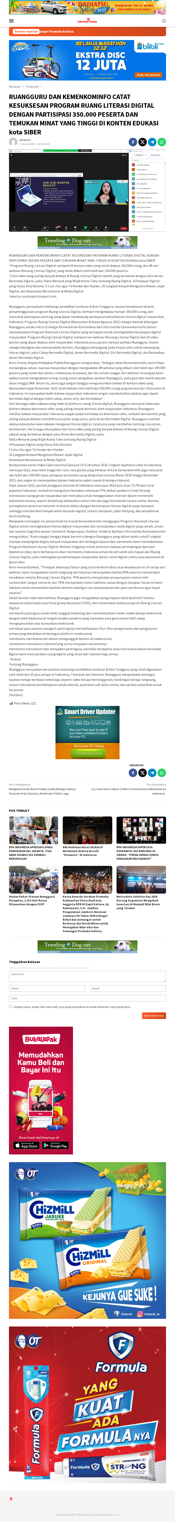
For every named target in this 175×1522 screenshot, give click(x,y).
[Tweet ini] (142, 142)
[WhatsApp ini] (162, 142)
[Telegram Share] (152, 142)
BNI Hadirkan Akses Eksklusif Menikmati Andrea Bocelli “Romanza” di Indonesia (83, 851)
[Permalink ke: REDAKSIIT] (13, 142)
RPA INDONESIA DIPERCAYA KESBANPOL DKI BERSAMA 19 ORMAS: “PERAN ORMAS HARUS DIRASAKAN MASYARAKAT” (138, 853)
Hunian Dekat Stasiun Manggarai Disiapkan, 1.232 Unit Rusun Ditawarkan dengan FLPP (32, 900)
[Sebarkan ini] (133, 142)
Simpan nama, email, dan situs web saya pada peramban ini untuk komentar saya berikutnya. (72, 1007)
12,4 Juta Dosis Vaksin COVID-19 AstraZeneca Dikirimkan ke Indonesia (128, 789)
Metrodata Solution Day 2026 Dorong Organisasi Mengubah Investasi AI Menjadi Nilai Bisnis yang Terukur (138, 902)
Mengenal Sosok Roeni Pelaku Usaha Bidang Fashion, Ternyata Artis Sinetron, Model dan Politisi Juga (42, 789)
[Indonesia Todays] (87, 20)
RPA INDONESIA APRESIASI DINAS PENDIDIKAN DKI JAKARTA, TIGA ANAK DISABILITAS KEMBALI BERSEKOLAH (31, 853)
